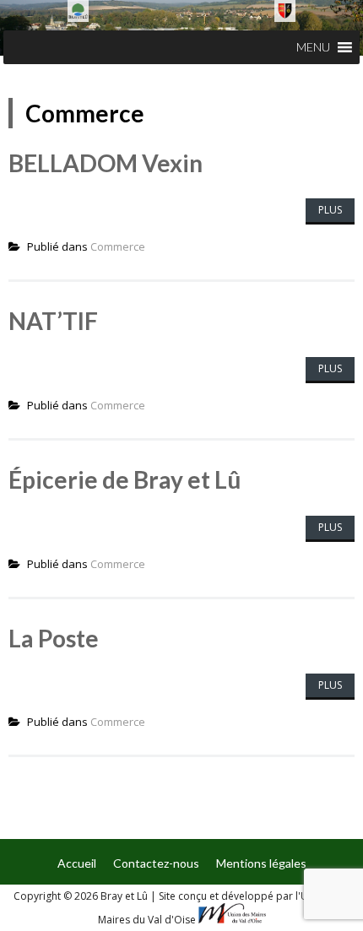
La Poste (53, 638)
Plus (330, 210)
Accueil (76, 863)
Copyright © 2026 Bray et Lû (82, 896)
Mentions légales (261, 863)
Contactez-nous (156, 863)
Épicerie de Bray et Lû (124, 479)
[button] (313, 47)
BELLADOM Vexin (105, 163)
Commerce (117, 246)
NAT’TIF (53, 320)
